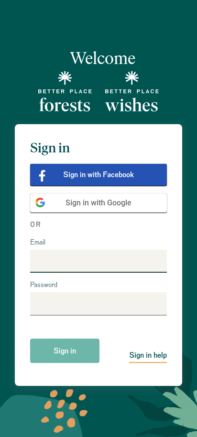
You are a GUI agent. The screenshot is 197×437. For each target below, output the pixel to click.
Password (43, 285)
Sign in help (148, 355)
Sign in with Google (98, 202)
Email (37, 242)
